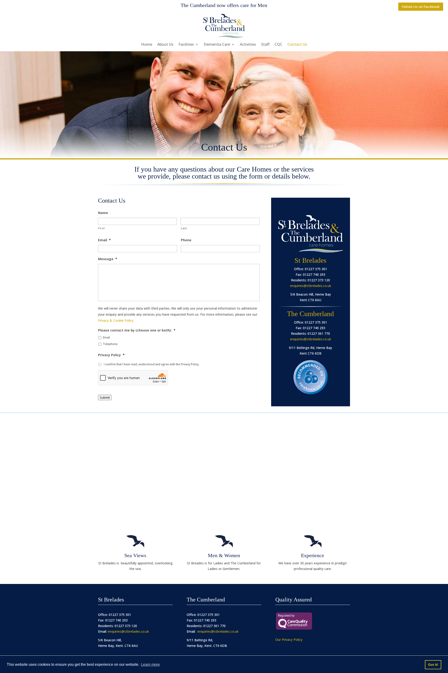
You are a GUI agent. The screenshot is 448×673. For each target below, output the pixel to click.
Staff (265, 45)
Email (106, 337)
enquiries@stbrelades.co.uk (310, 285)
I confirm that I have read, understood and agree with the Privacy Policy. (151, 364)
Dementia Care (217, 45)
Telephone (110, 344)
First (101, 228)
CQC (278, 45)
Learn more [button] (150, 664)
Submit (105, 397)
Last (184, 228)
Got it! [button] (433, 664)
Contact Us (297, 45)
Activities (248, 45)
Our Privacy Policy (288, 639)
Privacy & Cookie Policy (115, 320)
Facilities (186, 45)
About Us (165, 45)
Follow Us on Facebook (421, 6)
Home (146, 45)
